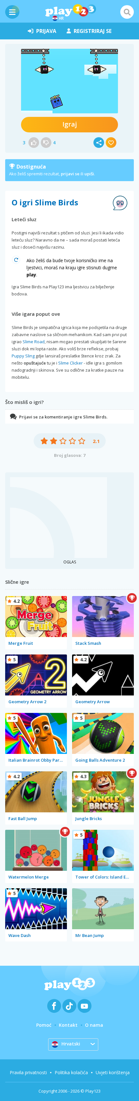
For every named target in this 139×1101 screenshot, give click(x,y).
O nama (94, 1025)
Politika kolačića (71, 1072)
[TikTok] (69, 1006)
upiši (89, 174)
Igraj (69, 124)
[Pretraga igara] (127, 12)
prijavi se (70, 174)
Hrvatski (70, 1044)
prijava (46, 31)
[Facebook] (54, 1006)
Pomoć (43, 1025)
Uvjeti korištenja (113, 1072)
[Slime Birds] (69, 81)
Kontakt (68, 1025)
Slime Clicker (70, 363)
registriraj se (93, 31)
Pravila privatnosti (28, 1072)
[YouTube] (84, 1006)
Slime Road (34, 342)
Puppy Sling (23, 356)
